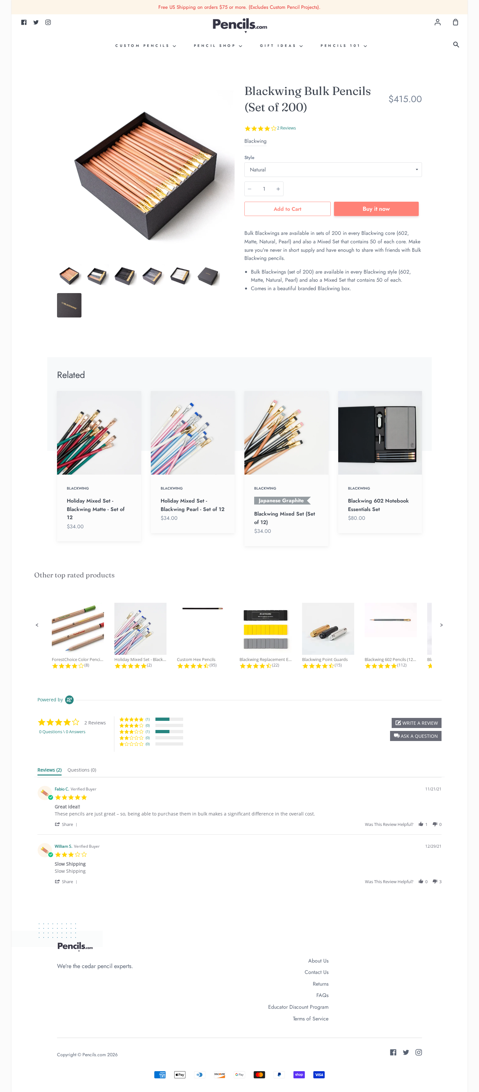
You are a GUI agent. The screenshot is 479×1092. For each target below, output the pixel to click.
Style (249, 157)
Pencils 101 (342, 45)
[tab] (69, 275)
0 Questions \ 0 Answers (62, 732)
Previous (59, 219)
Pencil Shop (216, 45)
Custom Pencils (144, 45)
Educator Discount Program (298, 1007)
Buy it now (376, 209)
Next (233, 219)
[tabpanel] (146, 171)
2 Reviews (286, 128)
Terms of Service (310, 1018)
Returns (320, 984)
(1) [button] (148, 719)
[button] (37, 625)
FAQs (322, 995)
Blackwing (255, 141)
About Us (318, 960)
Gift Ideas (280, 45)
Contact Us (316, 972)
